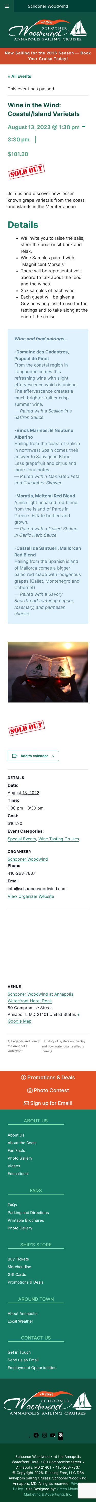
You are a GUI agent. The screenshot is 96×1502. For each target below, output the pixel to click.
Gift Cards (17, 1274)
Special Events (22, 838)
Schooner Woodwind (48, 6)
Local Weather (20, 1321)
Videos (14, 1165)
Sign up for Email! (50, 1103)
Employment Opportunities (32, 1367)
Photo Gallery (20, 1158)
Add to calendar (34, 756)
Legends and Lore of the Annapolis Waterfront (24, 1046)
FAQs (12, 1204)
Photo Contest (51, 1090)
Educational (18, 1173)
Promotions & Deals (50, 1077)
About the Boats (22, 1142)
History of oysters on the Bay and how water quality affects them (63, 1046)
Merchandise (19, 1266)
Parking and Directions (28, 1212)
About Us (16, 1135)
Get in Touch (19, 1352)
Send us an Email (23, 1359)
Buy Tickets (18, 1259)
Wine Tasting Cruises (58, 838)
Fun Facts (16, 1150)
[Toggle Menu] (7, 6)
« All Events (19, 76)
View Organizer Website (31, 896)
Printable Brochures (26, 1220)
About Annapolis (22, 1313)
